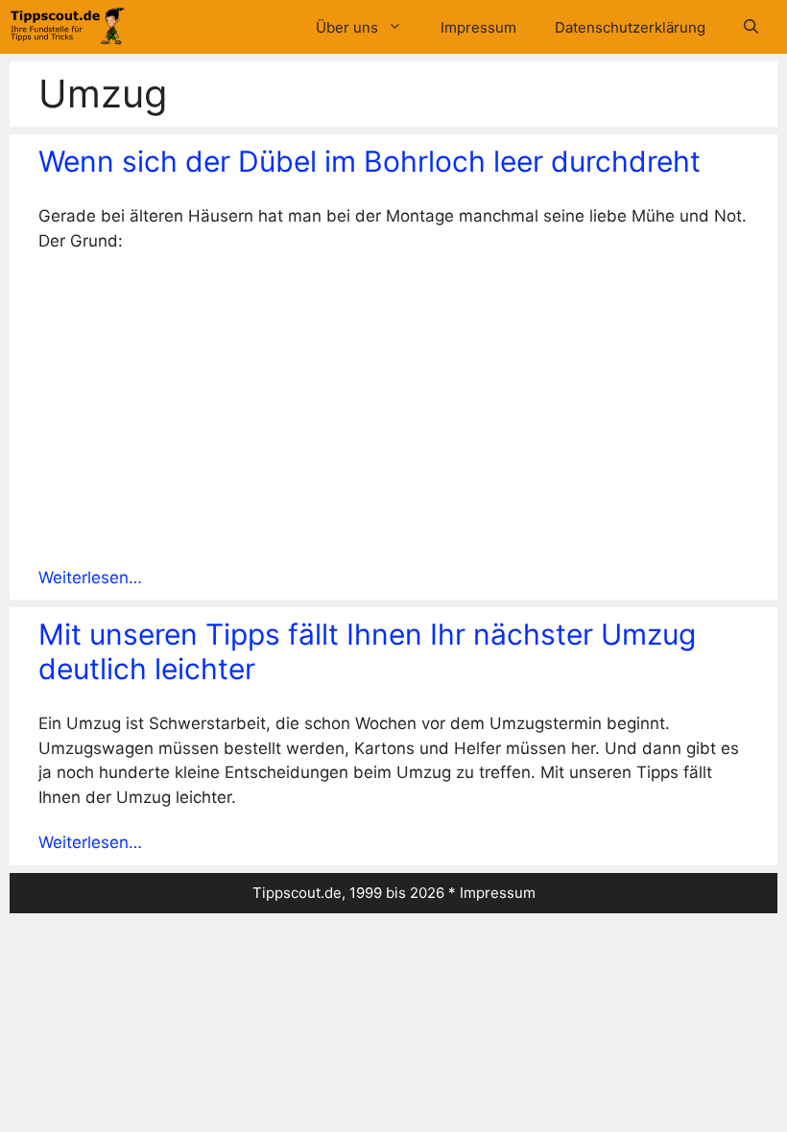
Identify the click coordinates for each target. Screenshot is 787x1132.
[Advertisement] (393, 408)
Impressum (478, 27)
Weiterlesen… (90, 577)
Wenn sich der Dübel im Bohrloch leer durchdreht (369, 161)
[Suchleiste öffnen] (751, 27)
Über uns (347, 27)
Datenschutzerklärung (630, 27)
